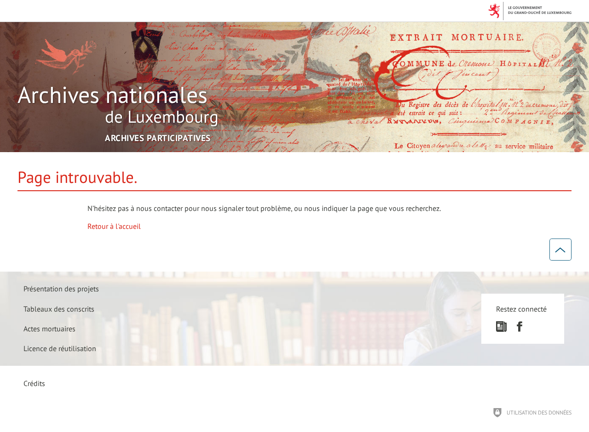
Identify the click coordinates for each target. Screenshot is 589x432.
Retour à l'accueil (114, 226)
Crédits (34, 383)
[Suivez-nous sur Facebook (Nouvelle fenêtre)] (519, 329)
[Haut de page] (560, 250)
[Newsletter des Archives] (501, 329)
